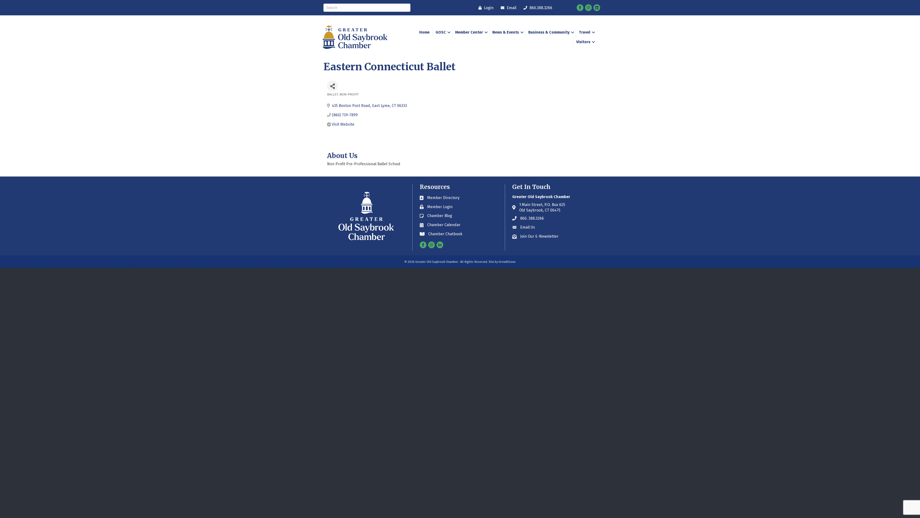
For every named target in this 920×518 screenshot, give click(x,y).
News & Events (505, 32)
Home (424, 32)
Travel (584, 32)
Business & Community (548, 32)
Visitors (583, 42)
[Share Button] (332, 86)
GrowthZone (507, 262)
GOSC (441, 32)
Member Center (469, 32)
